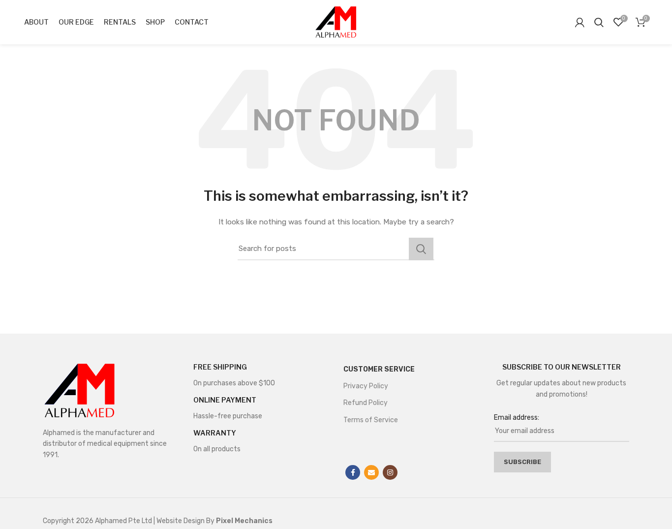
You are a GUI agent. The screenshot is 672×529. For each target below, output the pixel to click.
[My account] (579, 22)
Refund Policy (365, 403)
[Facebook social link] (352, 472)
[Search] (599, 22)
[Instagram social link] (390, 472)
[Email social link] (371, 472)
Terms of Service (370, 420)
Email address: (516, 417)
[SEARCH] (421, 249)
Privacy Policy (365, 386)
